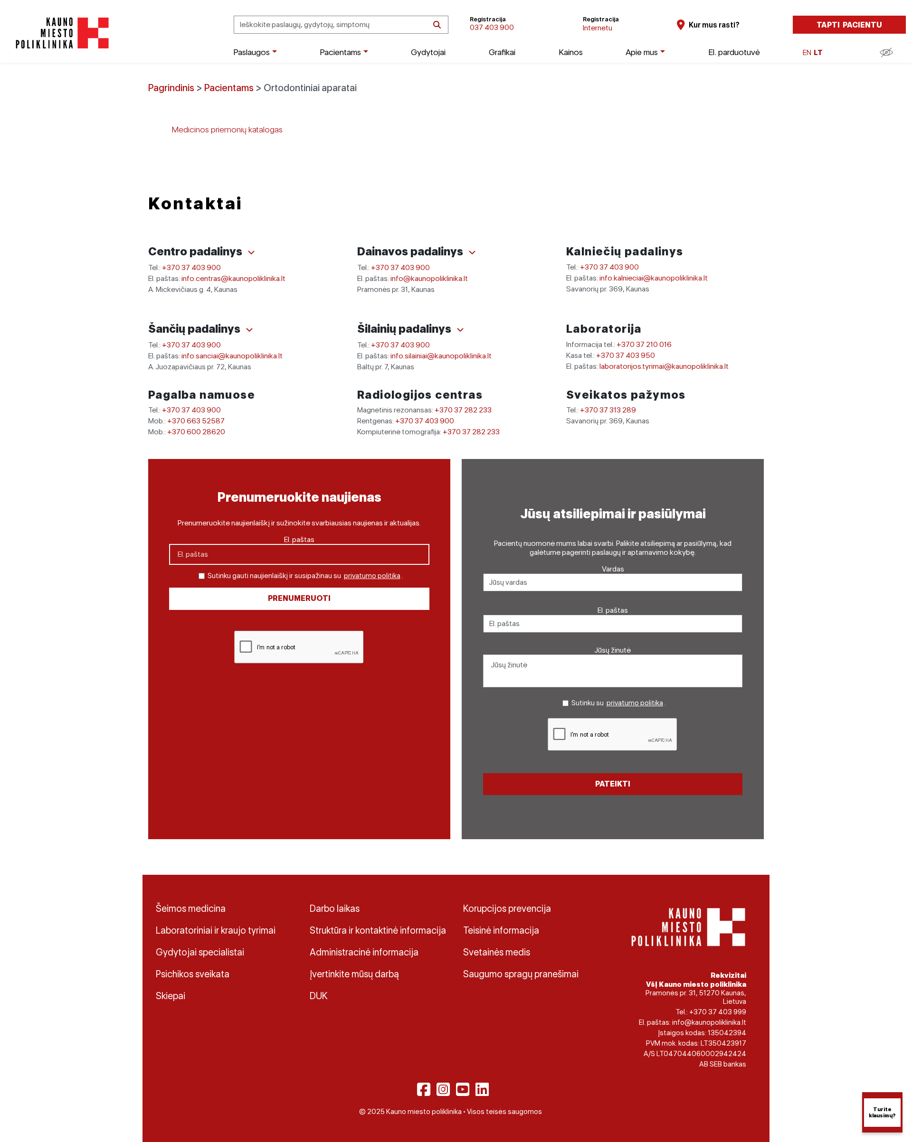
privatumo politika (372, 575)
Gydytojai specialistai (200, 952)
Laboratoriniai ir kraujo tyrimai (216, 930)
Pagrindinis (171, 88)
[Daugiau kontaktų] (251, 252)
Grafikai (502, 52)
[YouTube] (462, 1089)
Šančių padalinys (195, 329)
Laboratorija (604, 329)
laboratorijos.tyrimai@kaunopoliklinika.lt (664, 366)
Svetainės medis (496, 952)
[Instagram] (443, 1089)
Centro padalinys (196, 251)
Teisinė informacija (501, 930)
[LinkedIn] (482, 1089)
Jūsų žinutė (613, 650)
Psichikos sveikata (192, 974)
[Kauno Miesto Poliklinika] (60, 33)
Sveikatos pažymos (626, 395)
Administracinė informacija (364, 952)
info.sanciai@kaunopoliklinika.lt (232, 355)
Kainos (571, 52)
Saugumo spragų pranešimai (521, 974)
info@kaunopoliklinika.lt (429, 278)
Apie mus (642, 52)
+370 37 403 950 (625, 355)
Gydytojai (428, 52)
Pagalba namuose (201, 395)
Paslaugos (251, 52)
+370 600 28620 (196, 431)
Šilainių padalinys (405, 329)
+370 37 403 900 (191, 267)
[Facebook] (423, 1089)
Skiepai (170, 996)
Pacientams (340, 52)
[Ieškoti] (437, 25)
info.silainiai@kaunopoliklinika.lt (441, 355)
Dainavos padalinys (411, 251)
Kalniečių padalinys (625, 251)
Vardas (613, 568)
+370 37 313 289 (608, 409)
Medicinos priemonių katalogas (227, 129)
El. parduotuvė (734, 52)
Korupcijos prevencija (507, 908)
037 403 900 (492, 27)
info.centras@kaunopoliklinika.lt (233, 278)
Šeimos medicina (191, 908)
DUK (319, 996)
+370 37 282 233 (463, 409)
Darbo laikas (335, 908)
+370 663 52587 (196, 420)
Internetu (597, 27)
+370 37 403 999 (717, 1012)
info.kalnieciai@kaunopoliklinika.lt (653, 277)
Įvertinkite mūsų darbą (354, 974)
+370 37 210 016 (644, 344)
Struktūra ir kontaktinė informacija (378, 930)
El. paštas (299, 539)
